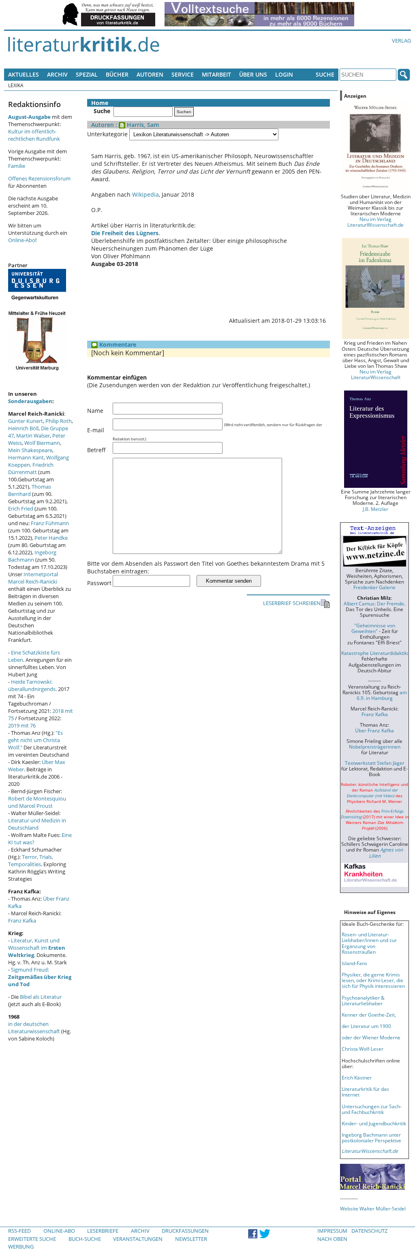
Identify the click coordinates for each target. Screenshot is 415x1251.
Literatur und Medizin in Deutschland (37, 824)
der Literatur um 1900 (366, 1026)
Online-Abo (21, 240)
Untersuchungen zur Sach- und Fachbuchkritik (372, 1109)
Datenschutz (369, 1230)
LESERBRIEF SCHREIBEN (292, 603)
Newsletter (191, 1238)
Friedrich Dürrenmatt (30, 468)
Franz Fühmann (50, 523)
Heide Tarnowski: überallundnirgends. (32, 685)
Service (182, 74)
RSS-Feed (19, 1230)
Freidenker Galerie (374, 587)
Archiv (57, 74)
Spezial (87, 74)
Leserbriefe (102, 1230)
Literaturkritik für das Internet (365, 1092)
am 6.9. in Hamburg (382, 695)
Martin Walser (33, 435)
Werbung (21, 1246)
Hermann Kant (26, 457)
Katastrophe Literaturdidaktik (374, 653)
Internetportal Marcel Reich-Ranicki (33, 578)
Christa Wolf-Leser (362, 1048)
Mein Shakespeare (30, 450)
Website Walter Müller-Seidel (373, 1208)
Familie (16, 166)
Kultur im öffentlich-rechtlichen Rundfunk (34, 135)
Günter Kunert (25, 421)
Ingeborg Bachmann (32, 556)
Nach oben (332, 1238)
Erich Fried (20, 508)
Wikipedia (145, 194)
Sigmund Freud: (39, 977)
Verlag (401, 40)
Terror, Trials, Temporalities (30, 860)
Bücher (117, 74)
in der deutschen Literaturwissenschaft (34, 1027)
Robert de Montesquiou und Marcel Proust (37, 802)
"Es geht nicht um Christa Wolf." (35, 740)
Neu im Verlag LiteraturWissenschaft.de (375, 222)
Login (284, 74)
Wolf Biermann (42, 442)
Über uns (253, 74)
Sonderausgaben (30, 401)
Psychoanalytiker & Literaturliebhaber (363, 1000)
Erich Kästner (357, 1077)
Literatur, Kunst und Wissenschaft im (36, 948)
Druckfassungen (185, 1230)
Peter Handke (51, 537)
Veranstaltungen (138, 1238)
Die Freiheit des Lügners (124, 233)
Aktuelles (23, 74)
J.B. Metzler (375, 509)
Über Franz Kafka (374, 730)
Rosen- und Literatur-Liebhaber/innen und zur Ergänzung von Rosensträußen (369, 943)
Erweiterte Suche (32, 1238)
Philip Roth (58, 421)
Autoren (150, 74)
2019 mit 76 (22, 725)
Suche (325, 74)
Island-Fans (354, 963)
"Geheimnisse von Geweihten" (373, 628)
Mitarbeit (216, 74)
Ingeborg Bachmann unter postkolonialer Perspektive (371, 1137)
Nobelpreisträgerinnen (374, 746)
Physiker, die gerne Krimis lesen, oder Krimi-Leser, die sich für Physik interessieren (373, 980)
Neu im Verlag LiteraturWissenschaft (375, 374)
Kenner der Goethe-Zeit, (369, 1014)
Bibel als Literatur (41, 996)
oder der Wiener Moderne (371, 1037)
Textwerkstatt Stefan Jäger (374, 763)
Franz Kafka (22, 920)
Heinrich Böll (23, 428)
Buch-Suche (84, 1238)
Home (99, 103)
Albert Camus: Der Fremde (374, 603)
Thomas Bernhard (29, 490)
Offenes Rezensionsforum (39, 178)
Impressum (332, 1230)
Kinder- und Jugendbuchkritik (374, 1123)
